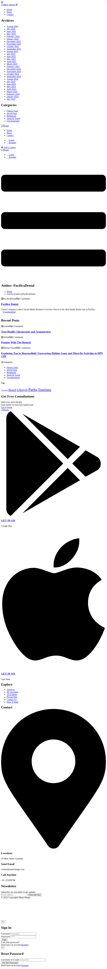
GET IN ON (8, 520)
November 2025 (14, 44)
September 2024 (14, 76)
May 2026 (11, 34)
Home (9, 291)
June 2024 (11, 84)
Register (25, 945)
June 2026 (11, 31)
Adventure (4, 390)
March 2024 (12, 91)
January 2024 (13, 96)
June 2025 (11, 56)
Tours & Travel (13, 118)
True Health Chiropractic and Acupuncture (26, 331)
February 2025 (13, 66)
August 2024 (12, 79)
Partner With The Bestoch (16, 342)
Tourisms (44, 390)
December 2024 (14, 69)
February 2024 (13, 94)
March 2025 (12, 64)
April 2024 (11, 89)
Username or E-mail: (10, 960)
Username (5, 934)
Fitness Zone (12, 111)
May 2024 (11, 86)
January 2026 (13, 39)
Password (5, 936)
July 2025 (11, 54)
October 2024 (13, 74)
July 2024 (11, 81)
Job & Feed (12, 113)
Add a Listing (9, 147)
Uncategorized (13, 121)
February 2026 (13, 36)
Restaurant (11, 116)
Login (11, 140)
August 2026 (12, 26)
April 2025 (11, 61)
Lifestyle (22, 390)
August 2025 (12, 51)
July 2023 (11, 99)
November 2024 (14, 71)
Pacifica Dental (9, 304)
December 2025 (14, 41)
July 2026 (11, 29)
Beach (12, 390)
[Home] (5, 126)
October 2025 (13, 46)
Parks (32, 389)
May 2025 (11, 59)
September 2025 (14, 49)
